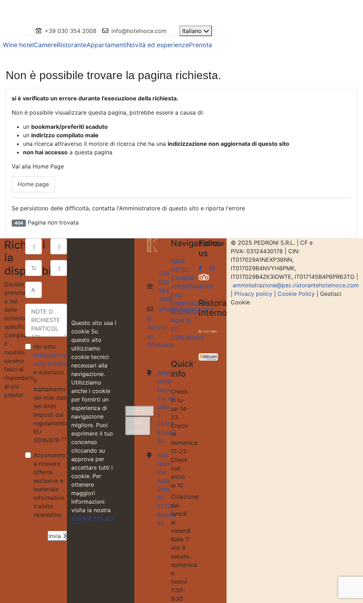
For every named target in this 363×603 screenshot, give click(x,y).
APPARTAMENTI (192, 286)
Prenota (200, 45)
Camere (45, 45)
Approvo (139, 411)
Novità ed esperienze (158, 45)
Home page (33, 184)
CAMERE (183, 278)
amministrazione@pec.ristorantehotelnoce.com (296, 285)
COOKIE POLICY (93, 518)
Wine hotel (18, 45)
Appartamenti (106, 45)
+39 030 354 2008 (70, 30)
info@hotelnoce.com (139, 30)
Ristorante (71, 45)
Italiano (192, 30)
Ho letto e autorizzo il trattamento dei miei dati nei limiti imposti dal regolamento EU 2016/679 (51, 393)
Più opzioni (138, 426)
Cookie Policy (296, 293)
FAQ (176, 295)
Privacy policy (253, 293)
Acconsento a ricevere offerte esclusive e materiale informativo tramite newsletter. (50, 485)
